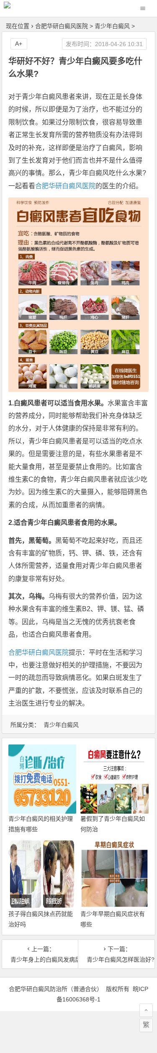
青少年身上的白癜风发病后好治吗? (40, 959)
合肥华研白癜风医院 (61, 26)
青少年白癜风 (112, 26)
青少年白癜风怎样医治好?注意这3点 (116, 959)
